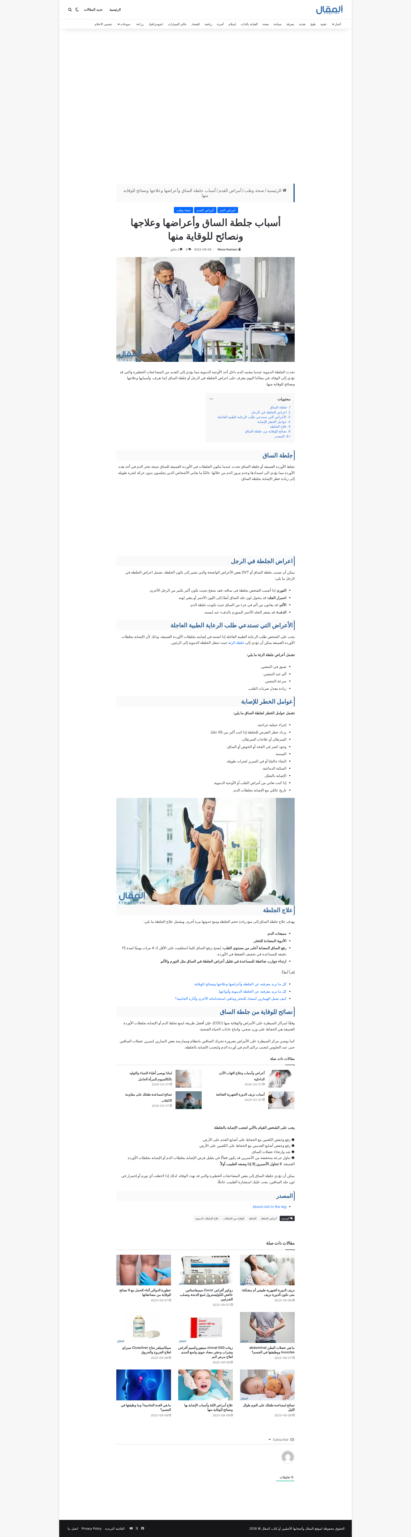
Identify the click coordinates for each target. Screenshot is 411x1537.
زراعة (140, 24)
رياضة (208, 24)
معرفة (290, 24)
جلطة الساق (278, 407)
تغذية (302, 24)
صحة (266, 24)
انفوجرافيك (155, 24)
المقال (309, 1528)
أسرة (220, 24)
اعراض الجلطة (269, 1218)
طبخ (313, 24)
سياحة (278, 24)
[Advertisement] (205, 107)
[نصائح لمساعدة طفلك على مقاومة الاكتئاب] (189, 1100)
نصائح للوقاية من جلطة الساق (266, 431)
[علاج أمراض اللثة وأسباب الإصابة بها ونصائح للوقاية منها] (205, 1384)
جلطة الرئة (236, 642)
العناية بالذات (249, 24)
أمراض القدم (230, 190)
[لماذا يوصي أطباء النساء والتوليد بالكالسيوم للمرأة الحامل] (189, 1079)
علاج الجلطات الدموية (207, 1218)
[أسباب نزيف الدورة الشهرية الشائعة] (281, 1100)
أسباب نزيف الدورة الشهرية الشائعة (240, 1094)
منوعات (125, 24)
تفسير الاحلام (103, 24)
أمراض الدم (227, 210)
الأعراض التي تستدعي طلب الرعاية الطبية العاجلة (251, 417)
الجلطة (252, 1218)
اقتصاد (195, 24)
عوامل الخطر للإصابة (271, 422)
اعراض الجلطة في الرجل (269, 412)
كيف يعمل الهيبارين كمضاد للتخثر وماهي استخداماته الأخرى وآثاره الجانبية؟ (230, 998)
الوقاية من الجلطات (233, 1218)
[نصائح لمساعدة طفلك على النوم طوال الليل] (267, 1384)
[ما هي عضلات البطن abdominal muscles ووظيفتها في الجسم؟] (267, 1327)
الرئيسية (115, 9)
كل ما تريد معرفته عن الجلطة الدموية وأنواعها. (252, 991)
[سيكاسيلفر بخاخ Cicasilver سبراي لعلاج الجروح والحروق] (143, 1327)
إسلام (232, 24)
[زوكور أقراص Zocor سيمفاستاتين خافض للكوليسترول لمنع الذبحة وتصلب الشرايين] (205, 1270)
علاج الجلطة (278, 426)
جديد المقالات (93, 9)
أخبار (338, 24)
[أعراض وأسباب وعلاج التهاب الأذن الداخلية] (281, 1079)
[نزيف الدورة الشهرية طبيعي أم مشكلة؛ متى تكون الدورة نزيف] (267, 1270)
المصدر (279, 436)
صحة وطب (254, 190)
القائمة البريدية (115, 1528)
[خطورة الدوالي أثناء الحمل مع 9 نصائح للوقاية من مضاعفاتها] (143, 1270)
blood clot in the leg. (269, 1206)
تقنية (323, 24)
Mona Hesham (227, 249)
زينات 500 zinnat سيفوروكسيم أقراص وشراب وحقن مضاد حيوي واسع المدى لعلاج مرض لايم (205, 1352)
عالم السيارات (177, 24)
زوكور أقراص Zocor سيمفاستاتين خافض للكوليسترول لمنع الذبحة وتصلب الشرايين (206, 1294)
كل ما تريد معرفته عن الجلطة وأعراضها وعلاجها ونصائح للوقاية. (240, 984)
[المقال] (329, 9)
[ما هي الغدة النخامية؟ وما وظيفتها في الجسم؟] (143, 1384)
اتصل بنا (73, 1528)
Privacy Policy (92, 1528)
